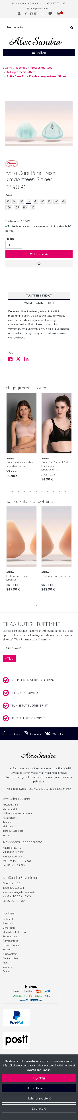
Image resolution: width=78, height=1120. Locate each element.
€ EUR (33, 13)
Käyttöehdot (9, 817)
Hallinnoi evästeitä (39, 1098)
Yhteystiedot (10, 809)
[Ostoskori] (58, 13)
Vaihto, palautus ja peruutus (19, 813)
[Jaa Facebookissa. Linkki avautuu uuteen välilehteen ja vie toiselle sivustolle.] (12, 360)
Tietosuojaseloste (13, 831)
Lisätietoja (39, 1108)
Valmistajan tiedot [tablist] (39, 303)
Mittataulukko (10, 804)
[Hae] (71, 27)
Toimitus (7, 822)
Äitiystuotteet (10, 941)
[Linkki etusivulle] (35, 41)
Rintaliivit (8, 919)
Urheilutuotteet (11, 945)
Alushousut (9, 923)
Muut (5, 962)
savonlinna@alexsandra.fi (19, 892)
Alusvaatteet (10, 954)
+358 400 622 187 (56, 3)
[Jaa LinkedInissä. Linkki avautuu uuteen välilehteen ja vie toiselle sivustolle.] (27, 360)
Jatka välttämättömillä (39, 1088)
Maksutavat (9, 826)
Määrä (9, 239)
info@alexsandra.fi (40, 8)
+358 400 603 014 (13, 888)
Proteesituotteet (12, 936)
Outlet (6, 971)
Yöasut (7, 949)
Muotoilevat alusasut (14, 932)
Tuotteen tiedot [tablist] (39, 296)
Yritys (6, 835)
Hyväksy (39, 1078)
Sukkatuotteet (11, 958)
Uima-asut (9, 928)
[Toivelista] (50, 13)
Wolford (7, 967)
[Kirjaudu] (19, 13)
